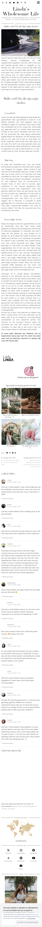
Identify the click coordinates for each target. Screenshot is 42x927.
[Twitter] (3, 3)
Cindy (9, 480)
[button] (39, 2)
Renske (10, 693)
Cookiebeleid (31, 918)
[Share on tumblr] (15, 453)
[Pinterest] (10, 3)
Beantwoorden (8, 498)
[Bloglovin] (21, 3)
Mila (9, 524)
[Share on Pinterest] (12, 453)
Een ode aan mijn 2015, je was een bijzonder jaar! (10, 461)
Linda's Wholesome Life (21, 11)
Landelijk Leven (21, 23)
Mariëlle (10, 624)
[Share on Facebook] (7, 453)
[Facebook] (18, 3)
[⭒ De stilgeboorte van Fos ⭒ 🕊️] (30, 432)
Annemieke (11, 583)
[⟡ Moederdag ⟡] (11, 432)
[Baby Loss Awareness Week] (30, 401)
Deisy (9, 644)
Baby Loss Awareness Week (30, 415)
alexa (9, 504)
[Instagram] (6, 3)
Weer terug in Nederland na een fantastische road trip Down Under (32, 462)
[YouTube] (14, 3)
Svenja (10, 544)
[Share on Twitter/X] (10, 453)
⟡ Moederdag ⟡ (11, 446)
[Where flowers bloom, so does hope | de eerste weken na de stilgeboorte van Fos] (11, 401)
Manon (10, 602)
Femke (9, 720)
